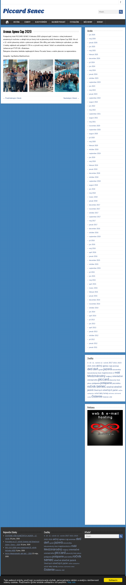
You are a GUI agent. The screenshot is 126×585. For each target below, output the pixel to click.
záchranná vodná (69, 566)
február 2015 (93, 292)
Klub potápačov (41, 22)
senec (101, 386)
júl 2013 (92, 320)
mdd (117, 372)
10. (90, 363)
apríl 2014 (92, 316)
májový (109, 376)
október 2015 (93, 264)
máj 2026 (92, 39)
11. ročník (96, 363)
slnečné (110, 387)
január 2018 (93, 201)
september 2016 (95, 236)
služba (120, 390)
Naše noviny (88, 22)
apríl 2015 (92, 284)
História (16, 22)
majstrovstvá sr (108, 373)
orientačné (117, 376)
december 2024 (94, 58)
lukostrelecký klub (94, 373)
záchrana (111, 393)
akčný (99, 365)
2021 (115, 363)
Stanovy (27, 22)
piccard (103, 379)
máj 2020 (92, 141)
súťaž (96, 393)
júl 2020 (92, 138)
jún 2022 (92, 106)
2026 (94, 366)
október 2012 (93, 335)
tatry (101, 393)
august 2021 (93, 118)
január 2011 (93, 347)
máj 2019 (92, 161)
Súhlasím (113, 580)
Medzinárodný (96, 376)
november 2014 (94, 304)
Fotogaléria (74, 22)
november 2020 (94, 126)
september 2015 (95, 268)
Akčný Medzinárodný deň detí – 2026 (18, 553)
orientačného (92, 380)
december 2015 (94, 260)
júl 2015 (92, 272)
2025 (89, 366)
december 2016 (94, 229)
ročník (91, 386)
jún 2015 (92, 276)
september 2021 (95, 114)
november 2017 (94, 209)
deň (95, 369)
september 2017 (95, 217)
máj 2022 (92, 110)
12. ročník (104, 363)
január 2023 (93, 94)
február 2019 (93, 165)
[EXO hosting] (105, 445)
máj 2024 (92, 70)
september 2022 (95, 98)
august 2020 (93, 134)
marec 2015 (93, 288)
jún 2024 (92, 66)
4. (88, 363)
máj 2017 (92, 221)
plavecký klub (115, 380)
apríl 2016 (92, 252)
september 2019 (95, 153)
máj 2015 (92, 280)
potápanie (106, 383)
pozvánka (116, 383)
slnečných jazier (110, 390)
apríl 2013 (92, 327)
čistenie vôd (107, 397)
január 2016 (93, 256)
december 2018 (94, 173)
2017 (111, 363)
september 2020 (95, 130)
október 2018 (93, 177)
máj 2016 (92, 248)
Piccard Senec (23, 11)
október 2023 (93, 78)
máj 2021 (92, 122)
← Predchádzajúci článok (12, 98)
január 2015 (93, 296)
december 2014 (94, 300)
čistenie (97, 396)
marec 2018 (93, 197)
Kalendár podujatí (58, 22)
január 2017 (93, 225)
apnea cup (107, 366)
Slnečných (98, 390)
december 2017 (94, 205)
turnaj (105, 393)
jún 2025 (92, 46)
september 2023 (95, 82)
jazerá (107, 369)
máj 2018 (92, 193)
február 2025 (93, 54)
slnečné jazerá (69, 560)
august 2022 (93, 102)
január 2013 (93, 331)
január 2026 (93, 43)
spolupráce (90, 393)
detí (90, 369)
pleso (89, 383)
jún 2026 (92, 35)
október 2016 (93, 233)
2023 (119, 363)
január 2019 (93, 169)
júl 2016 (92, 240)
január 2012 (93, 343)
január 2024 (93, 74)
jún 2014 (92, 312)
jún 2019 (92, 157)
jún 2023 (92, 86)
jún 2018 (92, 189)
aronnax (115, 366)
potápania (96, 383)
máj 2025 (92, 50)
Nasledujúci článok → (71, 98)
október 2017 (93, 213)
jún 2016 (92, 244)
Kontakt (100, 22)
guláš (101, 370)
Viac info (71, 582)
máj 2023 (92, 90)
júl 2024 (92, 62)
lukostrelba (116, 370)
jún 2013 (92, 324)
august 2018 (93, 185)
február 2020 (93, 145)
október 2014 (93, 308)
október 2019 (93, 149)
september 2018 (95, 181)
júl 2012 (92, 339)
